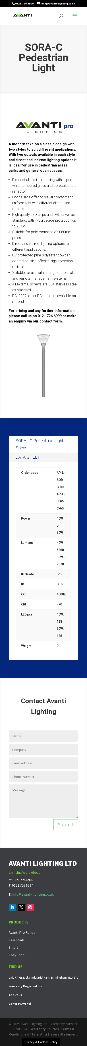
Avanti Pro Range (22, 932)
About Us (15, 995)
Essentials (17, 940)
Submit (65, 824)
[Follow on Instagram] (30, 907)
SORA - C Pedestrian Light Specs (39, 444)
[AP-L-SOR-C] (43, 399)
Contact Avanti (20, 1004)
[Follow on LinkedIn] (12, 907)
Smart (13, 947)
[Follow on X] (21, 907)
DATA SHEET (28, 457)
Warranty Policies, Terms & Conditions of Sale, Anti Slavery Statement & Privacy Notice (43, 1034)
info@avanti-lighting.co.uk (33, 894)
